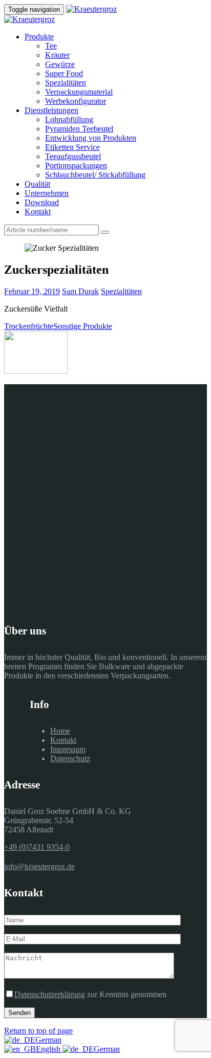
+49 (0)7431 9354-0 (37, 847)
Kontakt (63, 740)
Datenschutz (70, 758)
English (49, 1049)
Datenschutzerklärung (49, 994)
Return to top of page (38, 1030)
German (48, 1039)
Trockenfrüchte (28, 326)
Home (60, 730)
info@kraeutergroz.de (39, 866)
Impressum (68, 749)
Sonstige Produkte (82, 326)
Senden (19, 1013)
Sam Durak (80, 291)
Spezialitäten (121, 291)
